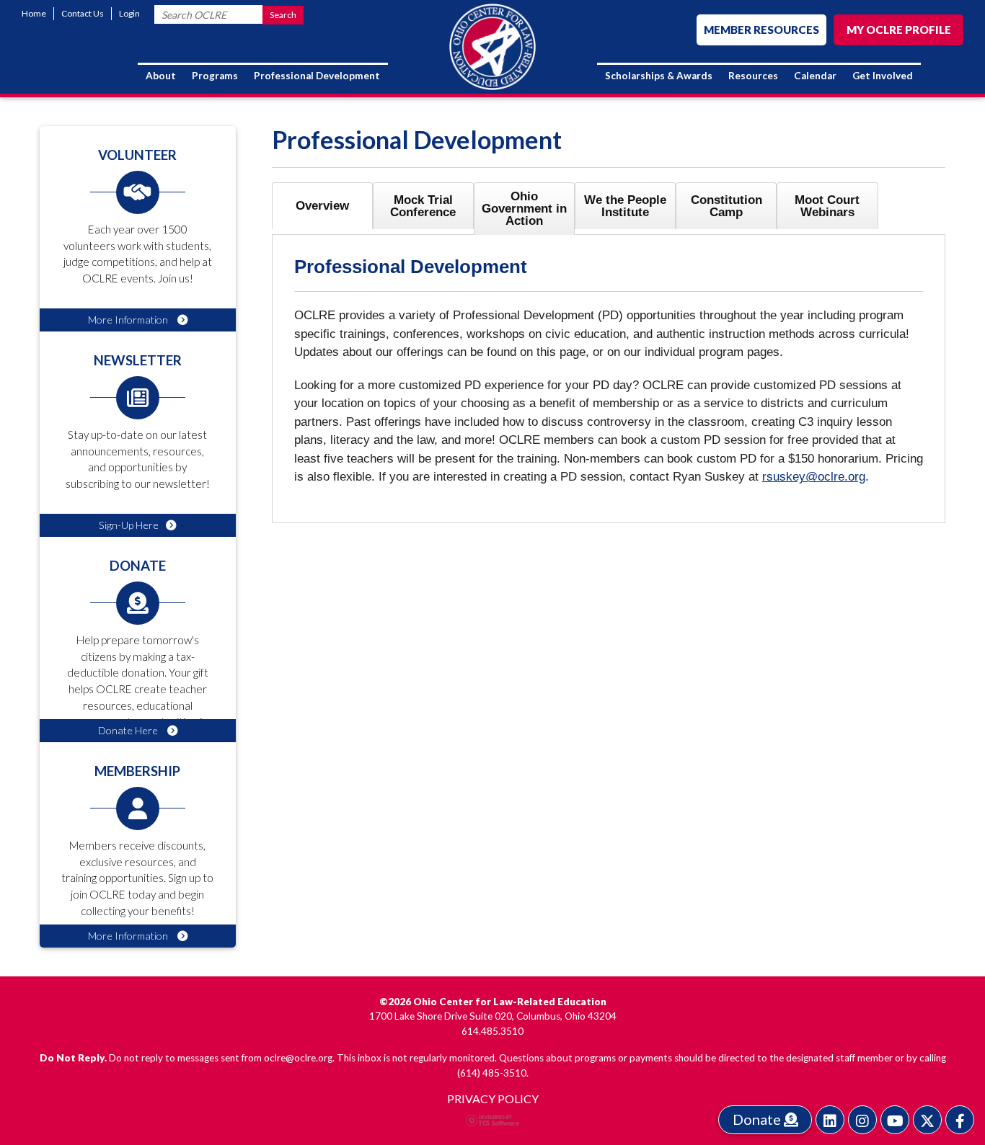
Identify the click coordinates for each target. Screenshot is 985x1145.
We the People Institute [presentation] (625, 206)
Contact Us (82, 13)
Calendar (815, 75)
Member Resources (761, 29)
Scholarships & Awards (658, 75)
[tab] (322, 205)
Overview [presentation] (322, 206)
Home (34, 13)
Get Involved (882, 75)
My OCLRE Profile (899, 29)
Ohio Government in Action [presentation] (524, 209)
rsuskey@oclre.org (813, 477)
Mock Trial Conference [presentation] (423, 206)
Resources (753, 75)
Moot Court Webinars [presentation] (827, 206)
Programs (215, 75)
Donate (758, 1119)
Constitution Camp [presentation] (726, 206)
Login (129, 13)
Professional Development (317, 75)
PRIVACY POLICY (493, 1098)
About (161, 75)
